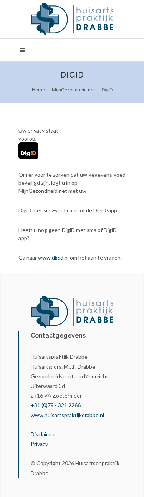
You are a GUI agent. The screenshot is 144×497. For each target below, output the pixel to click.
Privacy (39, 444)
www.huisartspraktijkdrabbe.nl (67, 415)
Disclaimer (43, 434)
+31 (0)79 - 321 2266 (56, 405)
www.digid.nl (53, 257)
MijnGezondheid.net (73, 90)
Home (38, 90)
